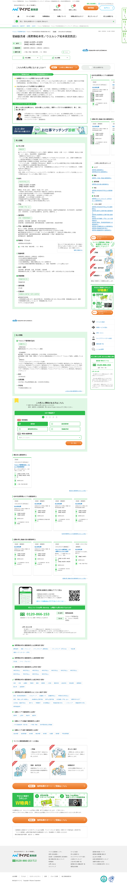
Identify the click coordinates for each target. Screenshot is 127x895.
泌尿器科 (22, 686)
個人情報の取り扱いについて (56, 859)
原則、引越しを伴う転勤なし (21, 699)
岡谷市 (28, 715)
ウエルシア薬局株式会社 (19, 31)
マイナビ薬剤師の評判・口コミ (101, 864)
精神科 (43, 683)
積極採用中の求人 (80, 703)
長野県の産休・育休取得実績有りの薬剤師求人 (102, 223)
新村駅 (57, 733)
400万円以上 (35, 670)
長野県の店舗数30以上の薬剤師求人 (102, 226)
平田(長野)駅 (65, 733)
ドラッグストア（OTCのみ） (59, 649)
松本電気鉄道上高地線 (46, 724)
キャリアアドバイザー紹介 (78, 856)
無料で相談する (78, 250)
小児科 (49, 683)
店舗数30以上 (22, 344)
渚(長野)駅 (23, 733)
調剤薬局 (15, 649)
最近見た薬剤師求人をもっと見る (77, 490)
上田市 (21, 715)
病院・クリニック (26, 649)
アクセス (66, 52)
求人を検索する (108, 16)
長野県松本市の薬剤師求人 (100, 172)
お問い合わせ (52, 864)
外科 (20, 683)
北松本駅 (15, 733)
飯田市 (34, 715)
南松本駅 (38, 733)
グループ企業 (54, 876)
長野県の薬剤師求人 (98, 170)
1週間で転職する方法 (98, 861)
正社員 (15, 661)
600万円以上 (73, 670)
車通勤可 (38, 703)
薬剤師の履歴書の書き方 (99, 854)
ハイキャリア (69, 703)
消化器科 (71, 683)
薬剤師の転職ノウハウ (99, 851)
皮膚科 (25, 683)
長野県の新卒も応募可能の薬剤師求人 (102, 211)
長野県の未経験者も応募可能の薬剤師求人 (102, 215)
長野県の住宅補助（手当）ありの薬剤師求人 (102, 219)
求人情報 (27, 57)
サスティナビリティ (35, 876)
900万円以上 (45, 674)
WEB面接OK (16, 706)
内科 (14, 683)
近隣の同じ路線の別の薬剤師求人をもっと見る (74, 578)
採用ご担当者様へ (92, 3)
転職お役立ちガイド (77, 16)
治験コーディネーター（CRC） (21, 652)
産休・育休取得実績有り (25, 218)
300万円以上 (16, 670)
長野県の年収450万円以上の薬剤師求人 (102, 191)
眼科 (37, 683)
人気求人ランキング (76, 859)
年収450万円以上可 (24, 181)
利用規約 (51, 861)
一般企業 (72, 649)
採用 (45, 876)
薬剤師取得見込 (33, 429)
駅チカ (31, 703)
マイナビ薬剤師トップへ (55, 851)
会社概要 (14, 876)
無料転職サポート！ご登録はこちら (48, 786)
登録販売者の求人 (23, 279)
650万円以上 (16, 674)
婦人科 (15, 686)
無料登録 (91, 8)
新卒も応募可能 (35, 294)
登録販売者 (65, 429)
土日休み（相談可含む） (20, 703)
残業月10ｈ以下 (75, 699)
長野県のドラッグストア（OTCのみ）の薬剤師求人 (102, 199)
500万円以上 (54, 670)
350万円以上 (26, 670)
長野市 (15, 715)
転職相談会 (46, 16)
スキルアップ (33, 695)
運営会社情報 (74, 866)
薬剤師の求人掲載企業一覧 (78, 864)
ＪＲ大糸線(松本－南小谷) (20, 724)
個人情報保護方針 (66, 876)
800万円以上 (35, 674)
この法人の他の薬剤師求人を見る (73, 391)
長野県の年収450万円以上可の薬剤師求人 (102, 208)
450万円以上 (45, 670)
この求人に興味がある (62, 67)
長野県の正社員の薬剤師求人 (100, 184)
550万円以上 (64, 670)
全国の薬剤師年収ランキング (100, 859)
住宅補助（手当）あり (24, 207)
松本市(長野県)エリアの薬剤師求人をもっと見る (74, 533)
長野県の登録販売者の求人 (100, 228)
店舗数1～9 (42, 695)
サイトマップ (52, 866)
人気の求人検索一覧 (76, 861)
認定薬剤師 (65, 424)
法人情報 (57, 57)
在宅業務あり (46, 703)
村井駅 (45, 733)
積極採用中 (22, 149)
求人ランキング (93, 16)
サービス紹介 (30, 16)
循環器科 (79, 683)
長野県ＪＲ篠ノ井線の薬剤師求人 (101, 178)
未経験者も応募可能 (24, 294)
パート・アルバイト (25, 661)
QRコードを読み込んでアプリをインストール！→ (51, 601)
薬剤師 (33, 424)
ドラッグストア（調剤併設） (41, 649)
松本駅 (31, 733)
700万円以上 (26, 674)
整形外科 (56, 683)
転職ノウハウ (61, 16)
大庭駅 (51, 733)
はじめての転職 (97, 856)
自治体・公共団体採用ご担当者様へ (58, 856)
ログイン (107, 8)
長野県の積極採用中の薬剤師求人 (101, 230)
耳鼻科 (32, 683)
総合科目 (64, 683)
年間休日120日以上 (63, 695)
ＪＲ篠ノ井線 (33, 724)
